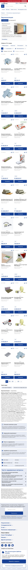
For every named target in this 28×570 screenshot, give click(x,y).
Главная (3, 13)
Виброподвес (5, 45)
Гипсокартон (20, 45)
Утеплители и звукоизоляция (13, 13)
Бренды (8, 9)
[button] (20, 165)
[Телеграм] (6, 545)
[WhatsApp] (9, 545)
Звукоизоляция (4, 14)
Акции (3, 9)
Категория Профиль (6, 387)
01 (6, 381)
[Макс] (12, 545)
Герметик (13, 45)
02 (9, 381)
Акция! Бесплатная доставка (14, 1)
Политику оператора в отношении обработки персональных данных (13, 517)
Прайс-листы (14, 9)
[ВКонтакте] (2, 545)
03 (12, 381)
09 (18, 381)
